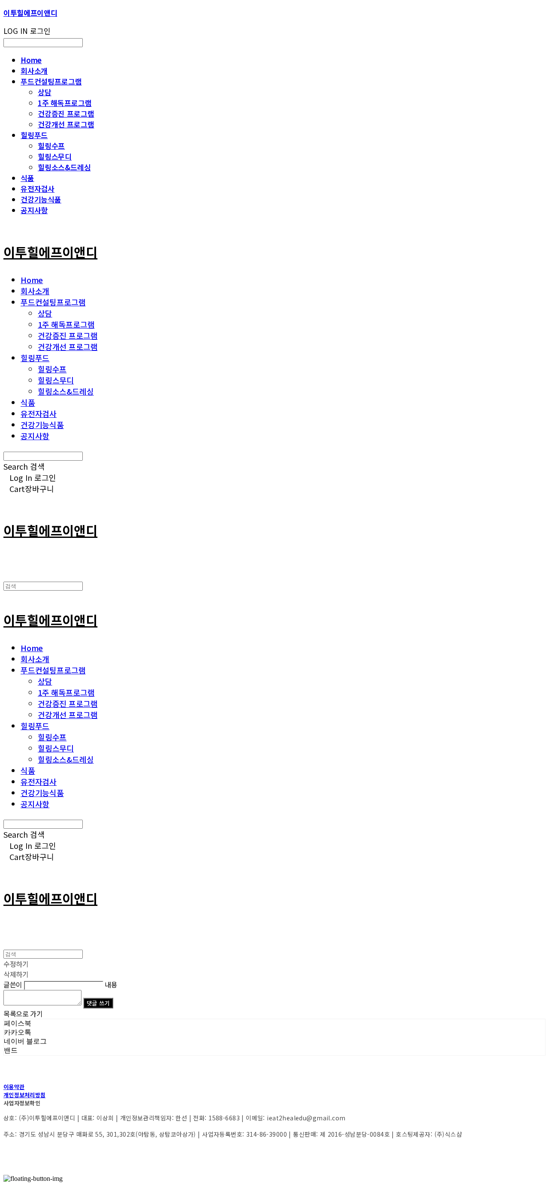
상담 (44, 92)
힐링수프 (51, 145)
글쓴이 (12, 984)
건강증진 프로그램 (66, 113)
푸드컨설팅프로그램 (51, 81)
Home (31, 59)
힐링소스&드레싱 (64, 167)
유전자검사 (37, 188)
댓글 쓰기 (98, 1003)
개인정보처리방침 (24, 1095)
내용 (111, 984)
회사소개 (34, 70)
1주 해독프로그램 (64, 102)
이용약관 (13, 1087)
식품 (27, 177)
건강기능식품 (41, 199)
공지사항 (34, 210)
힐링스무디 (55, 156)
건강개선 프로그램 (66, 124)
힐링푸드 (34, 135)
